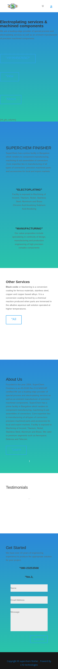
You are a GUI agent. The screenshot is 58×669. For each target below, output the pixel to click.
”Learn (16, 449)
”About (11, 99)
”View (9, 76)
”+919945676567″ (18, 58)
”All (13, 319)
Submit (39, 639)
